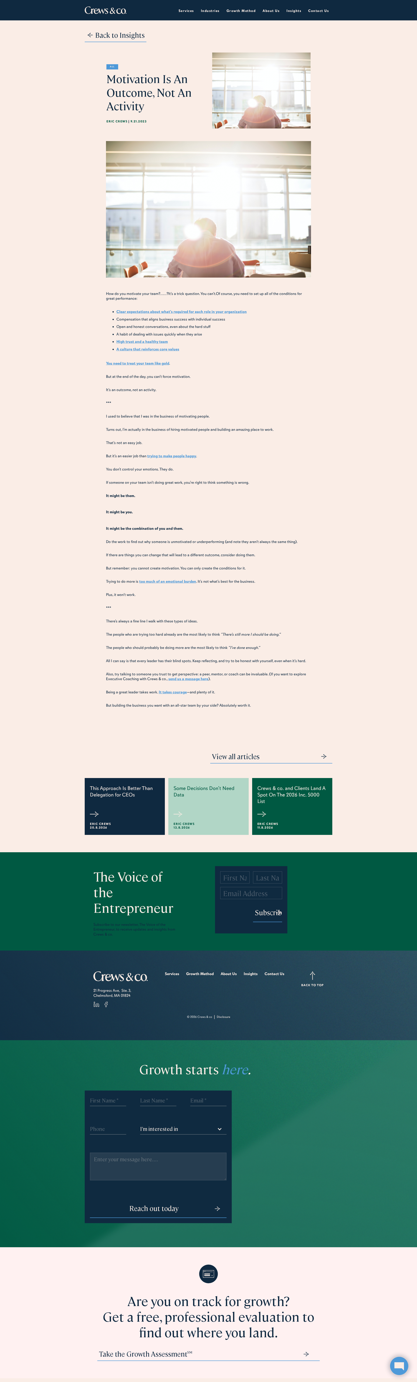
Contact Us (318, 11)
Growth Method (200, 973)
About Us (229, 973)
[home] (105, 10)
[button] (210, 10)
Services (186, 11)
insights (293, 11)
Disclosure (223, 1017)
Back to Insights (120, 34)
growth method (241, 11)
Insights (251, 973)
